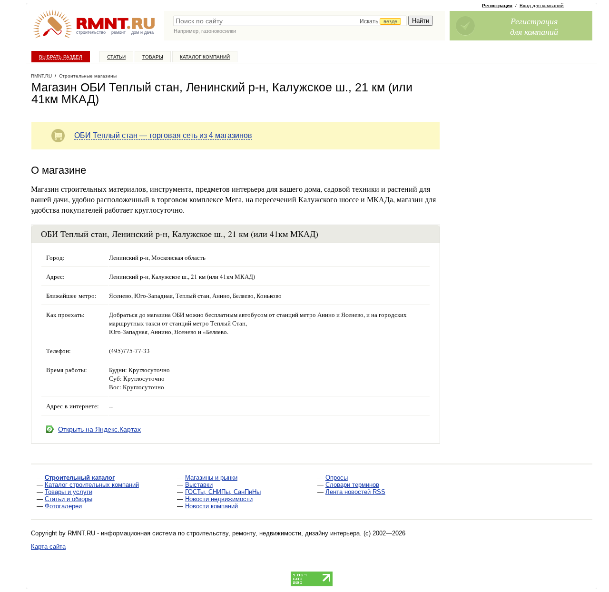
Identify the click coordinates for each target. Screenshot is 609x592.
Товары (152, 56)
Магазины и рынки (211, 477)
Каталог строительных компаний (92, 484)
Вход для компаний (542, 5)
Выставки (199, 484)
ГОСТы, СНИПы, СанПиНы (223, 491)
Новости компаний (211, 506)
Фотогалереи (63, 506)
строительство (91, 32)
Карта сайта (48, 546)
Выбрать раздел (60, 56)
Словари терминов (352, 484)
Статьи (116, 56)
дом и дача (142, 32)
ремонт (118, 32)
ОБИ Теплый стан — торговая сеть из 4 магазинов (163, 135)
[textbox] (290, 21)
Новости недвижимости (219, 499)
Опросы (336, 477)
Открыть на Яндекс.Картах (99, 429)
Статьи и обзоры (68, 499)
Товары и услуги (68, 491)
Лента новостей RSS (355, 491)
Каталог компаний (205, 56)
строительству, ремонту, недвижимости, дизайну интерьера (273, 533)
